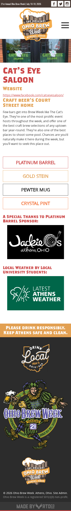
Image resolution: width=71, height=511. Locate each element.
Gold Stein (35, 176)
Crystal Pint (35, 203)
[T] (60, 4)
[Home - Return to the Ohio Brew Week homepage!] (35, 26)
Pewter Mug (35, 190)
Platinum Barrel (35, 162)
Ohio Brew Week (23, 493)
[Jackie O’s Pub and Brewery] (35, 242)
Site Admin (60, 493)
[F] (54, 4)
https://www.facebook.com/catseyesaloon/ (33, 95)
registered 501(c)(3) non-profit (48, 497)
